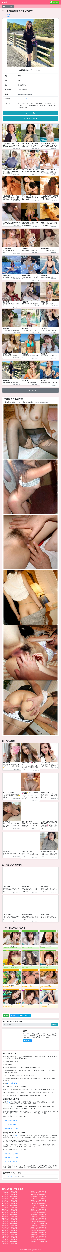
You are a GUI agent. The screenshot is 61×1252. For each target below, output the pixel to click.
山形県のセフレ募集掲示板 (38, 1196)
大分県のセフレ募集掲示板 (38, 1239)
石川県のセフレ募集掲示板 (9, 1210)
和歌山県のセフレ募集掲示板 (38, 1223)
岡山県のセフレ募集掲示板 (9, 1228)
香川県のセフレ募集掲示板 (9, 1232)
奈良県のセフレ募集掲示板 (9, 1223)
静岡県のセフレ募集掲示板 (38, 1214)
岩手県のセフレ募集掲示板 (9, 1194)
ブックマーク (26, 1015)
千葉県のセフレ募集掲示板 (38, 1203)
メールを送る (31, 113)
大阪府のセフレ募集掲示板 (9, 1221)
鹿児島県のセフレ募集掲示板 (38, 1241)
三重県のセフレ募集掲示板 (38, 1216)
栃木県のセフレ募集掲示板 (9, 1201)
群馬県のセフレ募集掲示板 (38, 1201)
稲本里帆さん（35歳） (11, 1120)
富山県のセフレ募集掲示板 (38, 1207)
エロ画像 (7, 16)
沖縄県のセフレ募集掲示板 (9, 1243)
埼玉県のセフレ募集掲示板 (9, 1203)
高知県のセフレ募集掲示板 (9, 1234)
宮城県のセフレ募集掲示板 (38, 1194)
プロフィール (9, 14)
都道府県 (9, 6)
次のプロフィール (30, 390)
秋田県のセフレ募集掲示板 (9, 1196)
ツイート (15, 1015)
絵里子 (15, 1135)
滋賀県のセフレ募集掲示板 (9, 1219)
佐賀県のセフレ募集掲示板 (9, 1237)
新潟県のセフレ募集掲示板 (9, 1207)
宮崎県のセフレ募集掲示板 (9, 1241)
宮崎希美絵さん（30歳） (12, 1154)
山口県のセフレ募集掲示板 (9, 1230)
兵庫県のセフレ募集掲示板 (38, 1221)
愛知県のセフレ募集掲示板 (9, 1216)
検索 (55, 1024)
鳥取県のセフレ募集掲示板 (9, 1225)
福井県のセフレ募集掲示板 (38, 1210)
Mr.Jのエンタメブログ (11, 1176)
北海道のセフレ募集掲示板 (9, 1192)
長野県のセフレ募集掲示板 (38, 1212)
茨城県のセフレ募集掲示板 (38, 1198)
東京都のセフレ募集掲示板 (9, 1205)
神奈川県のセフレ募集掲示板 (38, 1205)
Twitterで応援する (31, 118)
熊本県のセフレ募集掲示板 (9, 1239)
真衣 (8, 1102)
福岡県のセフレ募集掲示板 (38, 1234)
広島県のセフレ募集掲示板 (38, 1228)
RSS (6, 1015)
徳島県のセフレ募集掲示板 (38, 1230)
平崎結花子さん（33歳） (12, 1128)
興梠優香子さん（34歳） (12, 1158)
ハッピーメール (22, 99)
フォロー (27, 1041)
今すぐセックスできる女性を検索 (12, 1021)
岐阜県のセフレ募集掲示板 (9, 1214)
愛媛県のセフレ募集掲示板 (38, 1232)
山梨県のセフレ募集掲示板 (9, 1212)
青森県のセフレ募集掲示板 (38, 1192)
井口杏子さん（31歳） (11, 1124)
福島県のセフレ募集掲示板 (9, 1198)
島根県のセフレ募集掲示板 (38, 1225)
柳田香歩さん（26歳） (11, 1161)
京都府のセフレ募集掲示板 (38, 1219)
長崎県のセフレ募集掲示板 (38, 1237)
